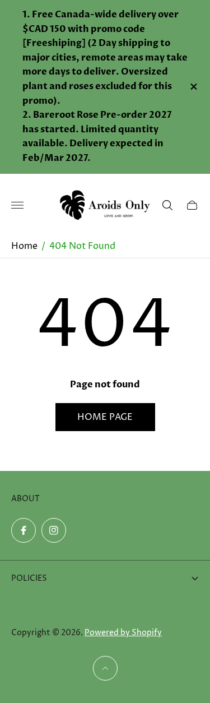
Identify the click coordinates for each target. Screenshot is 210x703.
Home (24, 246)
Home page (105, 417)
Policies (29, 578)
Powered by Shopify (123, 632)
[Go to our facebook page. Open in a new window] (23, 530)
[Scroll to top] (105, 668)
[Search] (167, 205)
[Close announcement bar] (193, 87)
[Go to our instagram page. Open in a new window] (53, 530)
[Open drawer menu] (17, 205)
